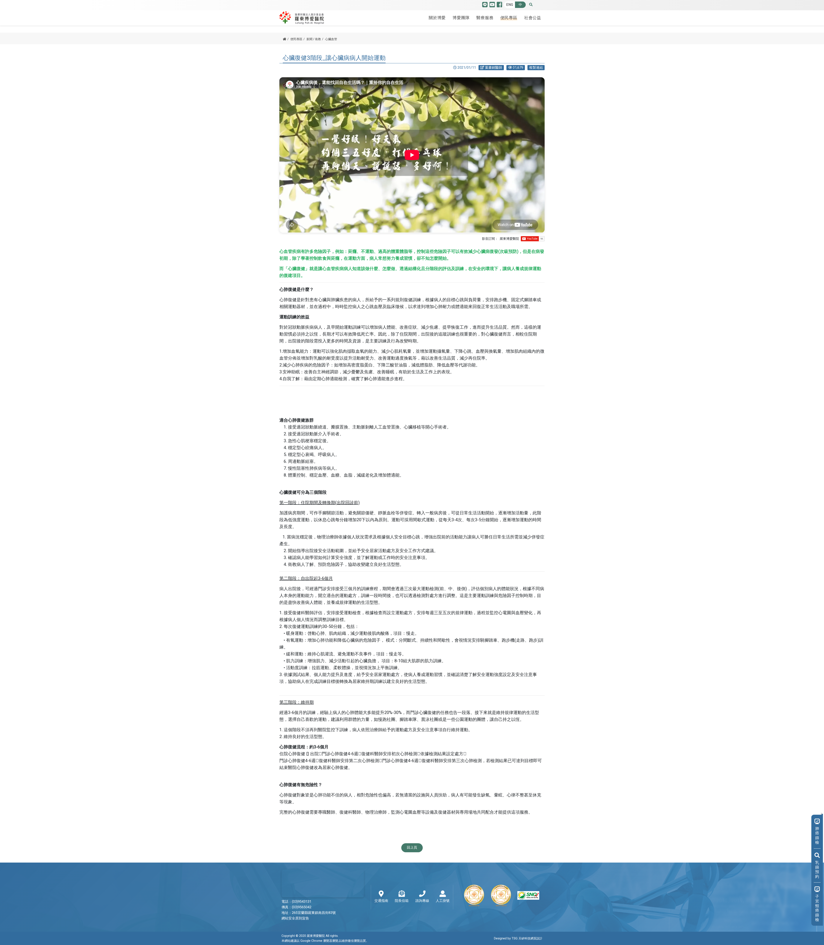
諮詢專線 (422, 900)
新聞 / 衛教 (313, 39)
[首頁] (284, 39)
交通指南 (381, 900)
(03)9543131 (301, 901)
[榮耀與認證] (501, 895)
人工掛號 (443, 900)
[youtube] (492, 6)
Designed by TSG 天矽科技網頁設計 (518, 938)
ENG (509, 4)
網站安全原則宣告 (295, 918)
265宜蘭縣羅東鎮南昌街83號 (314, 912)
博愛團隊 (461, 18)
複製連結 (536, 67)
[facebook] (499, 6)
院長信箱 (402, 900)
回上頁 (412, 847)
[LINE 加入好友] (485, 6)
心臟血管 (331, 39)
